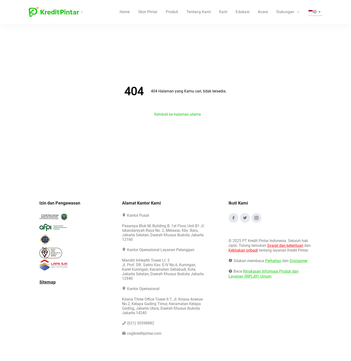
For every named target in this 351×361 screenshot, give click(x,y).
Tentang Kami (198, 12)
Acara (263, 12)
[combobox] (315, 12)
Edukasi (243, 12)
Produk (172, 12)
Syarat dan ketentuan (285, 245)
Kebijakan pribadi (243, 250)
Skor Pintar (148, 12)
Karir (223, 12)
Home (125, 12)
